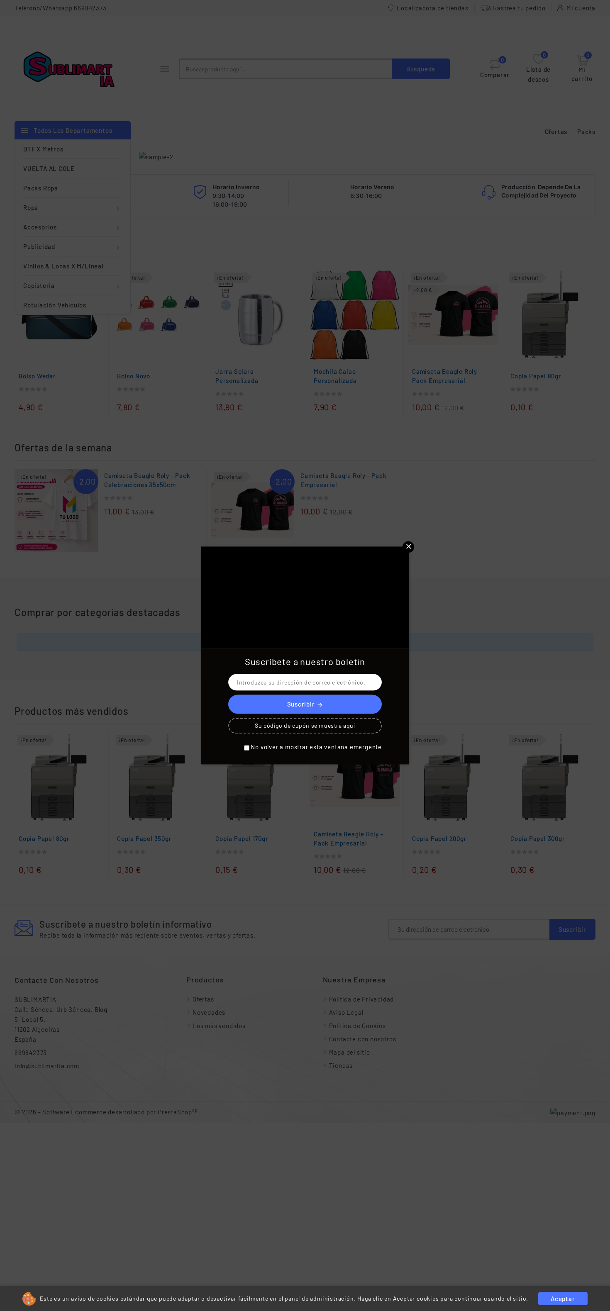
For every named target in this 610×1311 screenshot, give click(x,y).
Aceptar (563, 1298)
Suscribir (305, 705)
